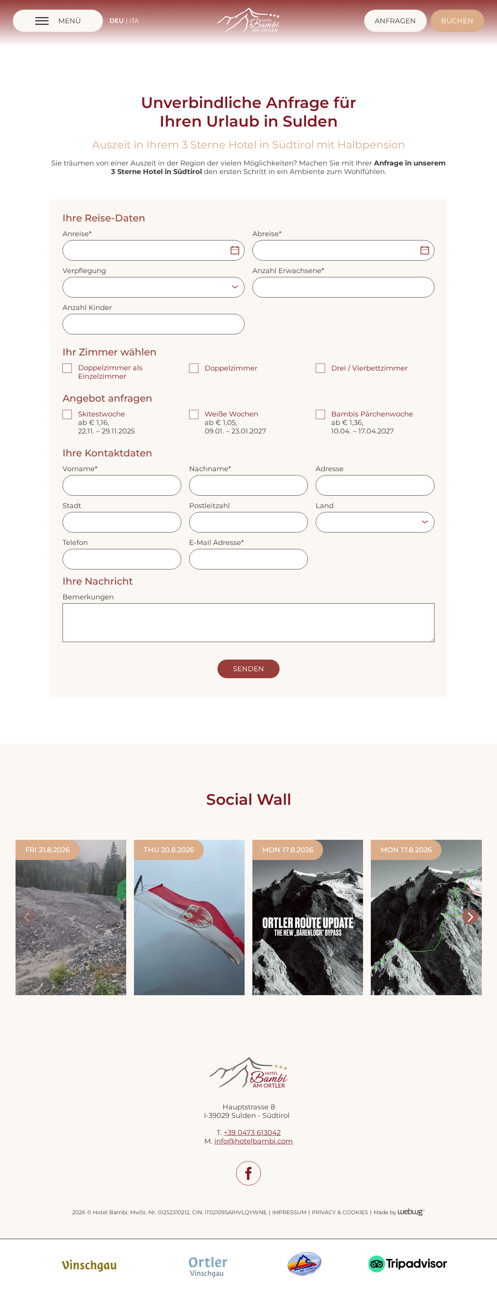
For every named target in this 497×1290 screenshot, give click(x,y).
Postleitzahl (209, 505)
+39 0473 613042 (252, 1132)
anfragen (395, 21)
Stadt (72, 505)
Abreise (265, 234)
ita (134, 20)
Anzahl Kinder (87, 307)
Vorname (79, 469)
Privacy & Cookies (340, 1212)
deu (116, 20)
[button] (27, 916)
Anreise (76, 234)
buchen (457, 21)
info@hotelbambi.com (253, 1141)
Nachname (208, 469)
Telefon (75, 542)
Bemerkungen (88, 597)
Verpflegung (84, 270)
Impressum (289, 1212)
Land (325, 505)
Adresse (330, 469)
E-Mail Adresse (215, 542)
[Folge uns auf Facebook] (248, 1173)
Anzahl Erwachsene (286, 270)
